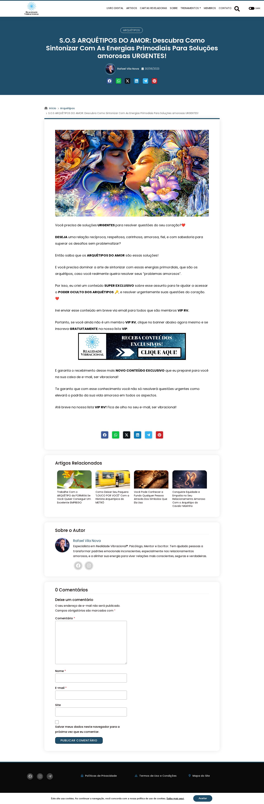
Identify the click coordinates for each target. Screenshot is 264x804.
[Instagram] (88, 565)
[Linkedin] (136, 81)
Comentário (65, 618)
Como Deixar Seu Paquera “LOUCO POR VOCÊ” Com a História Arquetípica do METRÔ (112, 497)
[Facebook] (109, 81)
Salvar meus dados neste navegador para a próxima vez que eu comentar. (87, 729)
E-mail (61, 688)
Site (58, 705)
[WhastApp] (118, 81)
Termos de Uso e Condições (158, 776)
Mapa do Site (201, 776)
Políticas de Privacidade (101, 776)
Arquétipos (131, 30)
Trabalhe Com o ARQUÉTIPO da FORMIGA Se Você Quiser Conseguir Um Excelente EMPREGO (74, 497)
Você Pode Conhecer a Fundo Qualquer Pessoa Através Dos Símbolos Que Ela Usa (150, 497)
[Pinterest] (154, 81)
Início (52, 108)
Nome (60, 671)
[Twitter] (127, 81)
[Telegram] (145, 81)
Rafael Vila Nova (128, 69)
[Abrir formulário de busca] (237, 8)
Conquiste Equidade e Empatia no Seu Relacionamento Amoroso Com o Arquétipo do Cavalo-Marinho (188, 499)
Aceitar (203, 798)
